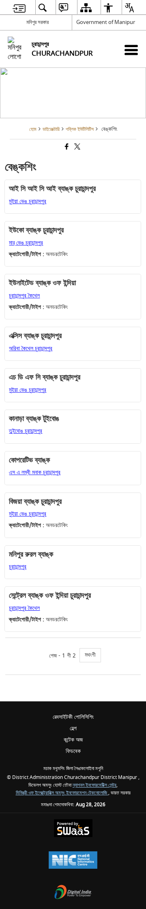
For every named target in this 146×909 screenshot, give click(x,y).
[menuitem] (19, 7)
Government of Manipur (105, 22)
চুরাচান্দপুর (17, 566)
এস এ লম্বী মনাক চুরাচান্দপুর (34, 472)
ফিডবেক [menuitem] (73, 751)
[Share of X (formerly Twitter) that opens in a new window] (76, 147)
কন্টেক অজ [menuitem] (73, 739)
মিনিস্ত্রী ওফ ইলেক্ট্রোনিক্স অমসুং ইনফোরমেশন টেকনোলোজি (62, 793)
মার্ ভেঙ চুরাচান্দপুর (26, 243)
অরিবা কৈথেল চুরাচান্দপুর (30, 348)
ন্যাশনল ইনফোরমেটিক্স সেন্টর (94, 785)
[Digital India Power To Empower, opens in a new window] (73, 893)
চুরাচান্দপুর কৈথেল (24, 295)
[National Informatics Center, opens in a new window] (73, 860)
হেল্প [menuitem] (73, 728)
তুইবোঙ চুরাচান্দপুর (25, 431)
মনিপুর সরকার (37, 22)
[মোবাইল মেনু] (131, 50)
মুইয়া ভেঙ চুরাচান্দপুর (27, 201)
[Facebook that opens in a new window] (66, 147)
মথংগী (90, 655)
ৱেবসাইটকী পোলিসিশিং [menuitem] (73, 717)
